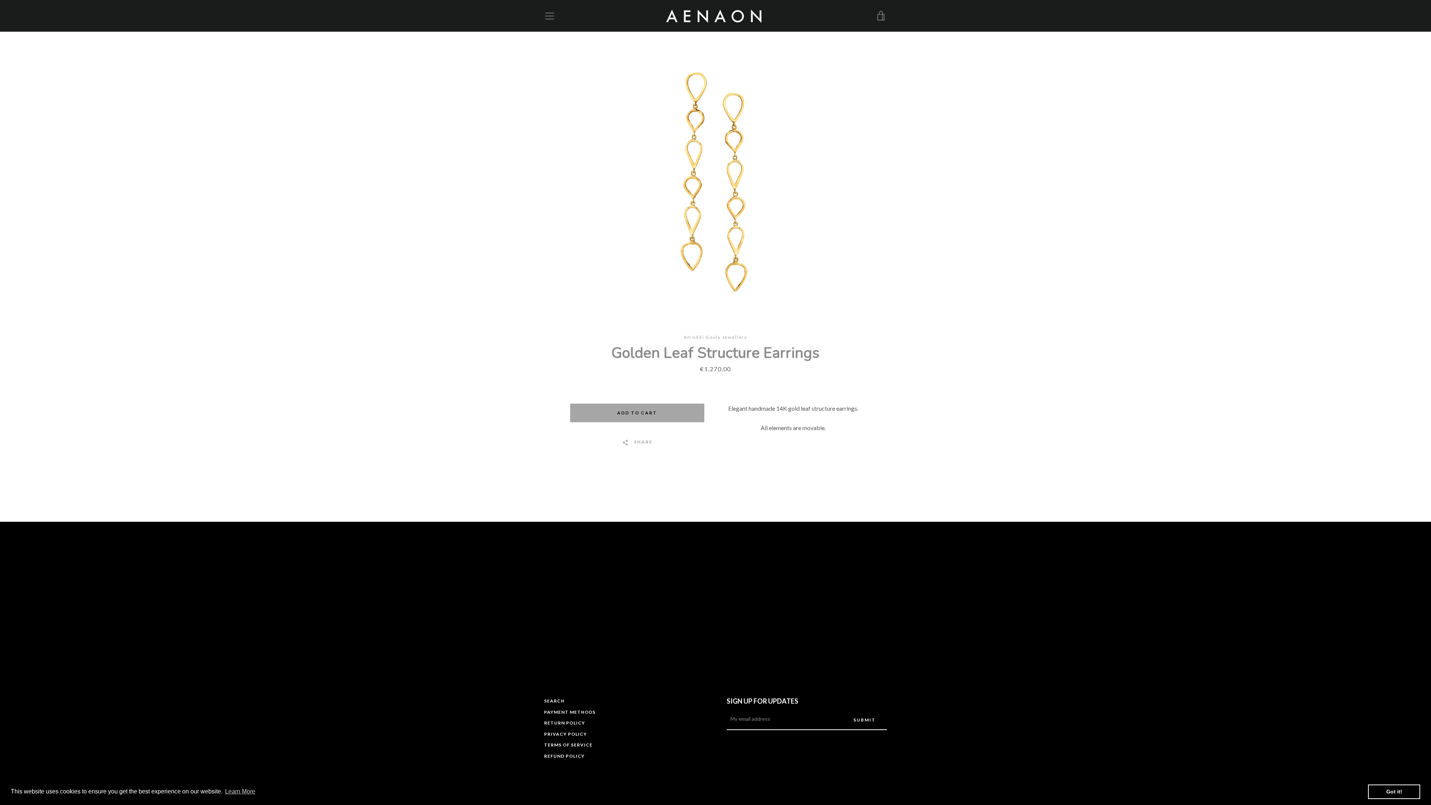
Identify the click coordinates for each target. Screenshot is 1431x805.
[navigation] (549, 16)
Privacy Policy (565, 734)
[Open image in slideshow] (715, 182)
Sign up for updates (762, 701)
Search (554, 701)
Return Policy (564, 723)
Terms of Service (568, 745)
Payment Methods (570, 712)
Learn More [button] (240, 791)
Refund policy (564, 756)
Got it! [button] (1394, 792)
